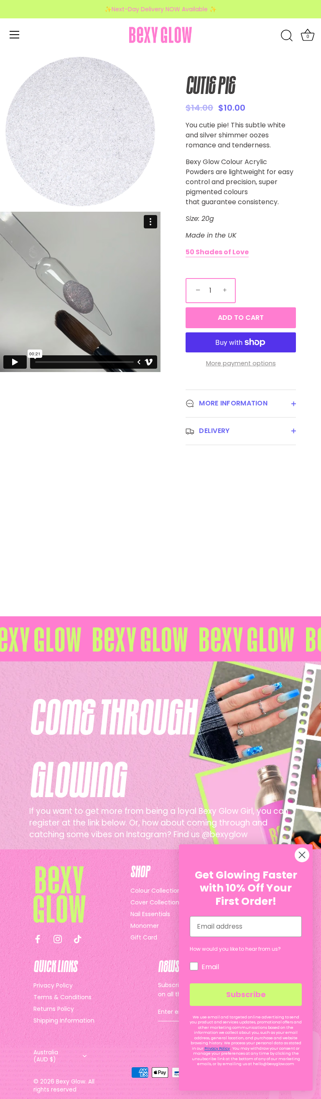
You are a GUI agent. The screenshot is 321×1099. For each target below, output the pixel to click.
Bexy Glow (70, 1082)
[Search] (287, 36)
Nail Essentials (150, 914)
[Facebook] (37, 939)
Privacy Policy (53, 985)
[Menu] (14, 34)
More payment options (241, 363)
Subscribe (246, 994)
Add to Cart (241, 317)
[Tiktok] (78, 939)
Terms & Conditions (62, 997)
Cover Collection (154, 902)
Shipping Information (63, 1020)
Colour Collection (155, 890)
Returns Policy (53, 1009)
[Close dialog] (302, 855)
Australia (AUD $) (45, 1056)
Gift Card (143, 937)
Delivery (213, 431)
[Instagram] (58, 939)
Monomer (144, 926)
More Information (232, 403)
